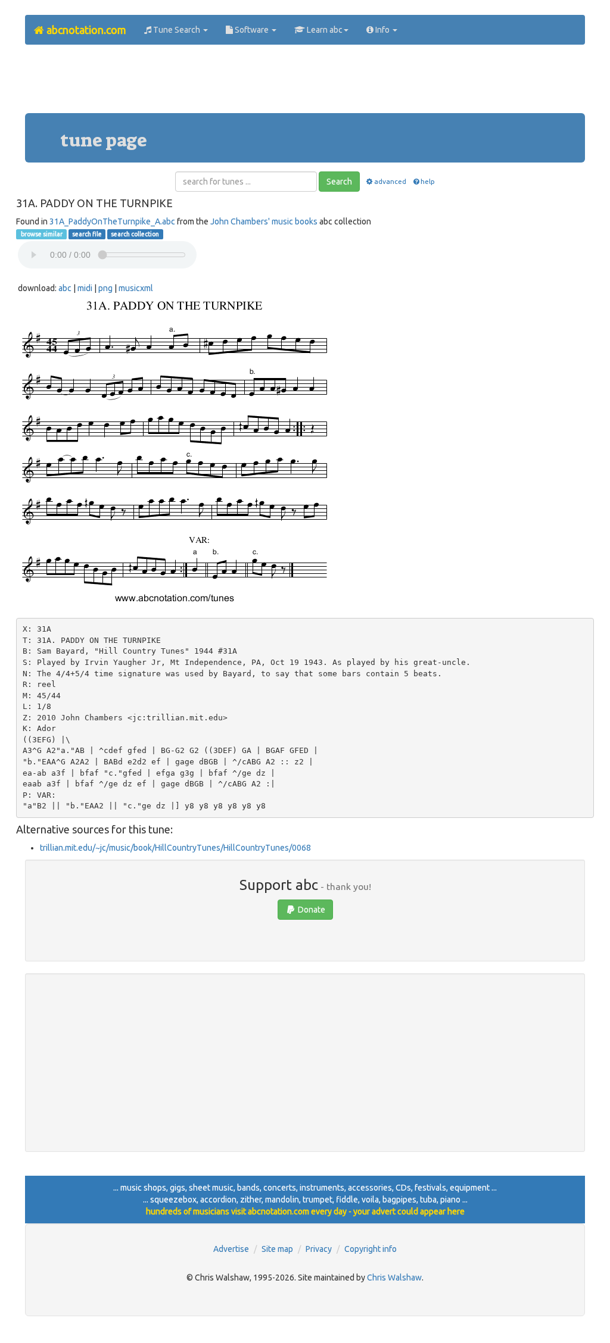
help (428, 181)
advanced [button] (390, 181)
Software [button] (251, 30)
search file (87, 234)
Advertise (231, 1249)
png (105, 288)
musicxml (136, 288)
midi (84, 288)
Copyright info (370, 1249)
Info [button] (382, 30)
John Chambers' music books (264, 221)
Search (339, 181)
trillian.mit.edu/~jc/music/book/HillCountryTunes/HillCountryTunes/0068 (175, 847)
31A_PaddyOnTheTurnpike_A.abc (112, 221)
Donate (310, 909)
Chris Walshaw (394, 1277)
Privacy (319, 1249)
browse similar (41, 234)
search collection (135, 234)
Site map (277, 1249)
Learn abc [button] (324, 30)
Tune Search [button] (176, 30)
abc (64, 288)
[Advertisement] (305, 83)
